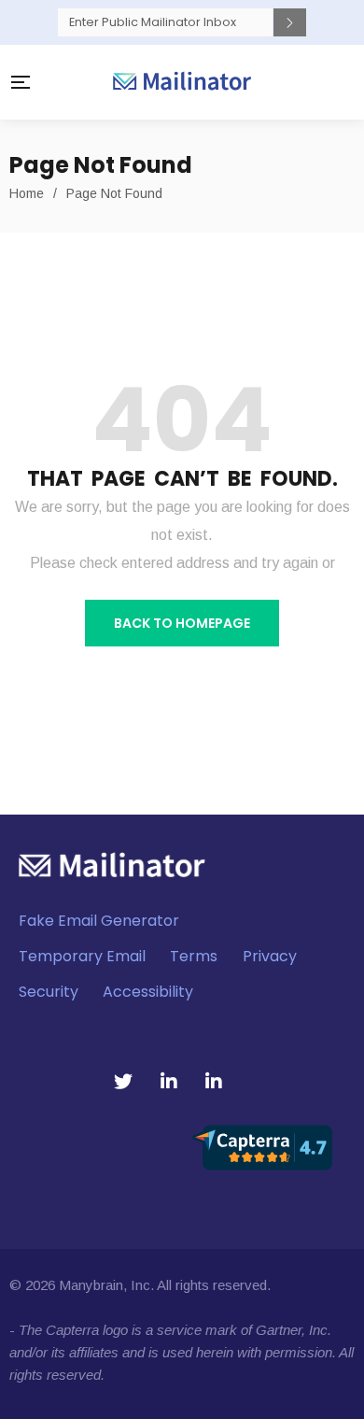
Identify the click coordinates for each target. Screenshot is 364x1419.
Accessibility (148, 992)
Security (48, 992)
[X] (123, 1081)
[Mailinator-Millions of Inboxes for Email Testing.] (182, 82)
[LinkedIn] (169, 1081)
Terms (193, 957)
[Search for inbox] (289, 22)
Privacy (270, 957)
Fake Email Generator (99, 921)
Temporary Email (82, 957)
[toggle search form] (338, 82)
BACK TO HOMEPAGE (182, 623)
